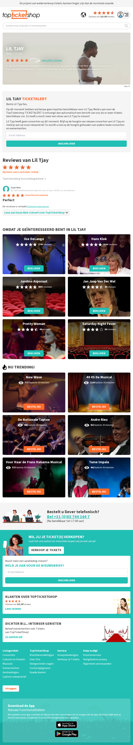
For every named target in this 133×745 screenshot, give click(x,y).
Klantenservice (92, 655)
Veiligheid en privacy (95, 659)
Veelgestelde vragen (42, 664)
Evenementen (11, 668)
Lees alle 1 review (51, 60)
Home (9, 53)
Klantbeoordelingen (42, 655)
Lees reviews (13, 608)
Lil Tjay (18, 53)
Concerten (9, 655)
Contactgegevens (40, 668)
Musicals (8, 664)
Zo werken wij (13, 637)
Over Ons (35, 659)
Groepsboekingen (67, 655)
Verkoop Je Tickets (68, 659)
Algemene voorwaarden (97, 664)
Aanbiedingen (11, 672)
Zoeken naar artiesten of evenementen (26, 26)
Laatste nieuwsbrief (14, 677)
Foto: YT (127, 86)
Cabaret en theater (14, 659)
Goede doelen (38, 672)
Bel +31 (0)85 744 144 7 (68, 517)
